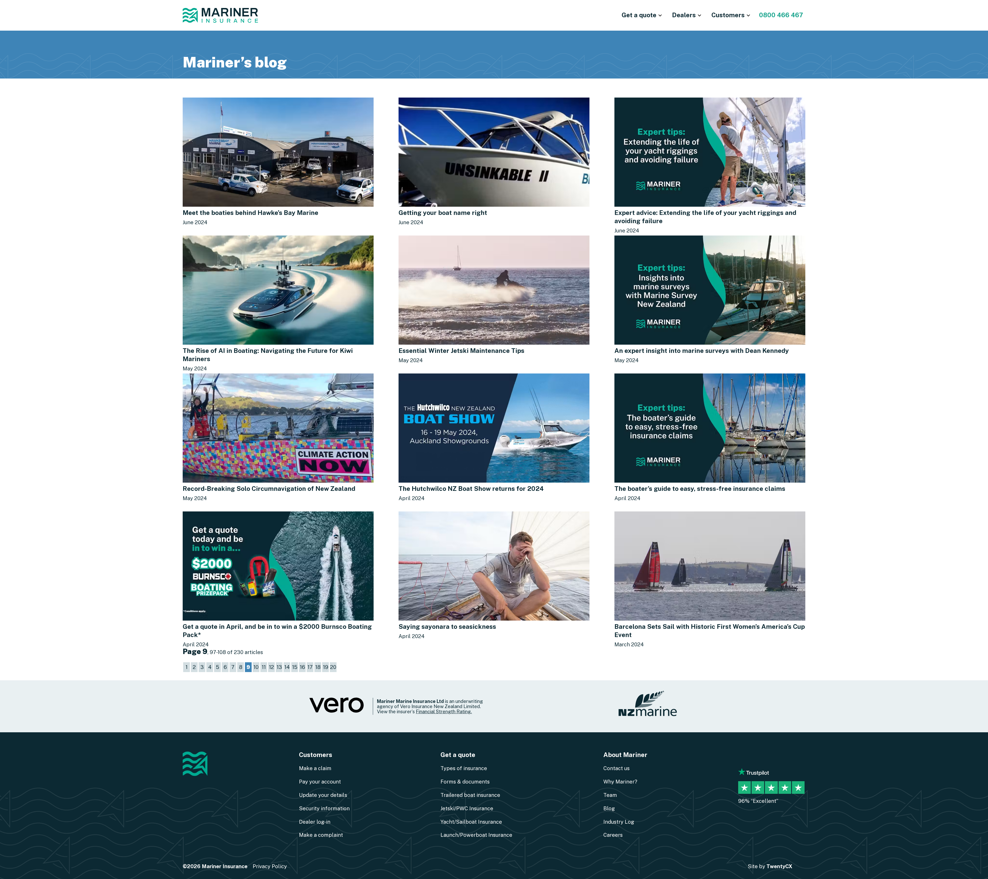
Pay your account (320, 782)
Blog (609, 808)
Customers (315, 755)
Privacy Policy (270, 866)
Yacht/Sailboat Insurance (471, 822)
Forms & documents (465, 782)
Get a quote (457, 755)
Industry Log (618, 822)
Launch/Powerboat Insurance (476, 835)
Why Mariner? (620, 782)
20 (333, 667)
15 (294, 667)
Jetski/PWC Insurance (466, 808)
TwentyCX (779, 866)
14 (287, 667)
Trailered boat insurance (470, 795)
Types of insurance (463, 768)
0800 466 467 (781, 15)
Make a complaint (321, 835)
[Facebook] (744, 756)
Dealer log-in (314, 822)
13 (279, 667)
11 (264, 667)
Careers (613, 835)
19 (325, 667)
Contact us (616, 768)
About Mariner (625, 755)
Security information (324, 808)
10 (256, 667)
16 (302, 667)
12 (271, 667)
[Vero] (336, 712)
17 (310, 667)
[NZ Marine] (648, 706)
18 (318, 667)
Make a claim (315, 768)
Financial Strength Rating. (444, 711)
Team (610, 795)
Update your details (323, 795)
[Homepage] (221, 15)
